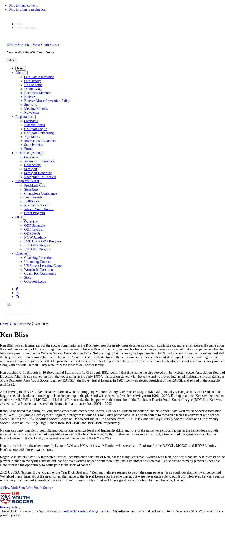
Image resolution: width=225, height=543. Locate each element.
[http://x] (17, 293)
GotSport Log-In (35, 129)
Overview (31, 121)
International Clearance (40, 141)
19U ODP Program (37, 249)
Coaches (21, 253)
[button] (12, 60)
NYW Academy (35, 237)
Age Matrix (32, 137)
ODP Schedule (34, 225)
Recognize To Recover (40, 177)
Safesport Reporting (38, 173)
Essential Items (34, 125)
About (19, 72)
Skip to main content (23, 5)
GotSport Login (26, 28)
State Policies (33, 145)
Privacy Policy (10, 507)
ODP (19, 217)
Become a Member (37, 93)
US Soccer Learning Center (43, 265)
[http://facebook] (17, 289)
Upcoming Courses (37, 262)
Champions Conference (40, 193)
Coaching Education (38, 258)
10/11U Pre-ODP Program (42, 241)
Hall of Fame (33, 85)
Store (19, 24)
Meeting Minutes (36, 108)
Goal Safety (32, 165)
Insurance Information (39, 161)
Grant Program (34, 213)
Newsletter (31, 112)
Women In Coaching (38, 269)
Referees (30, 97)
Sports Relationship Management (83, 511)
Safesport (30, 169)
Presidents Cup (34, 185)
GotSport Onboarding (39, 133)
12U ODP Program (37, 245)
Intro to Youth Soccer (39, 209)
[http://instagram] (17, 297)
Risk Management (28, 153)
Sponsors (30, 104)
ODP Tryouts (33, 229)
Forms (28, 148)
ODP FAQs (32, 233)
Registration (23, 117)
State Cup (31, 189)
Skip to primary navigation (27, 9)
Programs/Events (27, 181)
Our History (32, 81)
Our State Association (39, 77)
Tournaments (33, 197)
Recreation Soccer (36, 205)
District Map (33, 89)
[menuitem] (6, 324)
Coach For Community (40, 273)
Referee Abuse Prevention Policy (47, 101)
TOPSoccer (32, 201)
